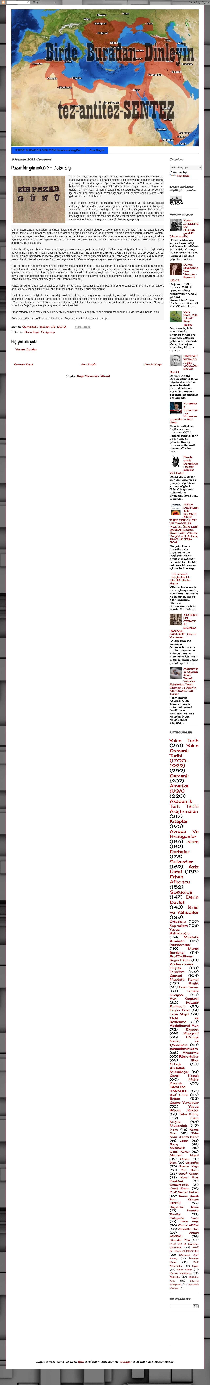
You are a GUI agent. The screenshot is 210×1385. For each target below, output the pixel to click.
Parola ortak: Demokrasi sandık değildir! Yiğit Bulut (184, 465)
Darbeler (179, 851)
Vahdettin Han (188, 1229)
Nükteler (175, 1276)
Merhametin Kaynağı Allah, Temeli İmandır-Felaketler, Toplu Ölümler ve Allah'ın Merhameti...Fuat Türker (184, 681)
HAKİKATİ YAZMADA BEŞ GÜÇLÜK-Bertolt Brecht (184, 364)
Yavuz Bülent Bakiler (184, 1108)
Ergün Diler (180, 1010)
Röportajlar (189, 1056)
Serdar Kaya (189, 1166)
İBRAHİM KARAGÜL (179, 1089)
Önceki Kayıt (153, 364)
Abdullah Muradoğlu (179, 1070)
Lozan (184, 1140)
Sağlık (194, 983)
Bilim (173, 1162)
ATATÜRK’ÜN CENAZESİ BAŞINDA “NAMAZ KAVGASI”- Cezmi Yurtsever (184, 626)
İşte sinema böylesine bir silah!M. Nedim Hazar (180, 578)
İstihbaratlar (180, 945)
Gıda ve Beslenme (184, 1020)
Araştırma (191, 1053)
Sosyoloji (48, 332)
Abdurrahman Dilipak (181, 966)
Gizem (184, 1159)
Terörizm (177, 972)
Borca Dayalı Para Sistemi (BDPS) (184, 1199)
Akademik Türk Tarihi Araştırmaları (184, 806)
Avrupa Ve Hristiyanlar (184, 834)
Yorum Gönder (26, 349)
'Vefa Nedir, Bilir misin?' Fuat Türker (190, 318)
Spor (195, 1265)
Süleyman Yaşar (184, 1218)
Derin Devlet (184, 899)
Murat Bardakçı (184, 950)
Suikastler (181, 861)
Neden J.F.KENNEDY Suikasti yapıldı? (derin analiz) (184, 228)
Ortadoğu (178, 922)
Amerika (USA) (179, 788)
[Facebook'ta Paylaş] (85, 327)
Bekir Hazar (184, 1269)
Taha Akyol (179, 1014)
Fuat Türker (189, 987)
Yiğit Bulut (190, 1170)
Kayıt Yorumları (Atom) (93, 376)
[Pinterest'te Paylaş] (88, 327)
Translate (182, 175)
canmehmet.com (184, 1049)
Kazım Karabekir (180, 1273)
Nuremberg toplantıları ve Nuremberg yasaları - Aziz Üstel (184, 413)
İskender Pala (180, 1240)
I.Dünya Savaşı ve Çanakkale (184, 1041)
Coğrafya (192, 1162)
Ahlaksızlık (177, 1147)
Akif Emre (179, 1095)
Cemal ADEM (188, 1225)
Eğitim (175, 1099)
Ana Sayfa (96, 150)
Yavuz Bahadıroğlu (180, 931)
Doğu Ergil (32, 332)
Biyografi (191, 1033)
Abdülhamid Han (184, 1026)
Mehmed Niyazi (184, 1155)
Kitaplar (179, 821)
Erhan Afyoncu (180, 879)
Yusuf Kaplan (189, 1173)
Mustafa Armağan (184, 939)
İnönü (174, 1129)
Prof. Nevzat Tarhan (184, 1192)
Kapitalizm (179, 926)
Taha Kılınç (189, 1114)
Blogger (126, 1361)
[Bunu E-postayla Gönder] (76, 327)
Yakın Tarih (184, 740)
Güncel (176, 976)
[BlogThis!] (79, 327)
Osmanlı (179, 775)
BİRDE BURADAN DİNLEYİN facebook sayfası (48, 150)
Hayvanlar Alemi (184, 1207)
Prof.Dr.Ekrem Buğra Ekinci (181, 958)
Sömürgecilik (179, 1184)
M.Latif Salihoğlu (184, 1004)
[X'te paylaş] (82, 327)
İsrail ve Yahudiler (184, 910)
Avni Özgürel (184, 999)
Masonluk (178, 1126)
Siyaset (192, 1029)
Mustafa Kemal (184, 979)
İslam (192, 841)
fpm (81, 1361)
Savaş (174, 1144)
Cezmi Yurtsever (184, 1103)
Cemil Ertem (179, 1188)
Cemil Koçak (184, 1076)
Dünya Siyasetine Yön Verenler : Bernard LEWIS (184, 272)
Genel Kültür (179, 1151)
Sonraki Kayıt (23, 364)
